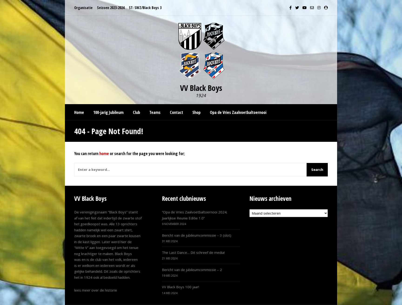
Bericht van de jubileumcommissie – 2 (192, 269)
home (104, 153)
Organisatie (83, 7)
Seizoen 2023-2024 (110, 7)
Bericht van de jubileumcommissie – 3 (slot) (196, 235)
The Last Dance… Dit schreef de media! (193, 252)
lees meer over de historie (95, 290)
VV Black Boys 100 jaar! (180, 287)
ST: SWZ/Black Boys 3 (145, 7)
